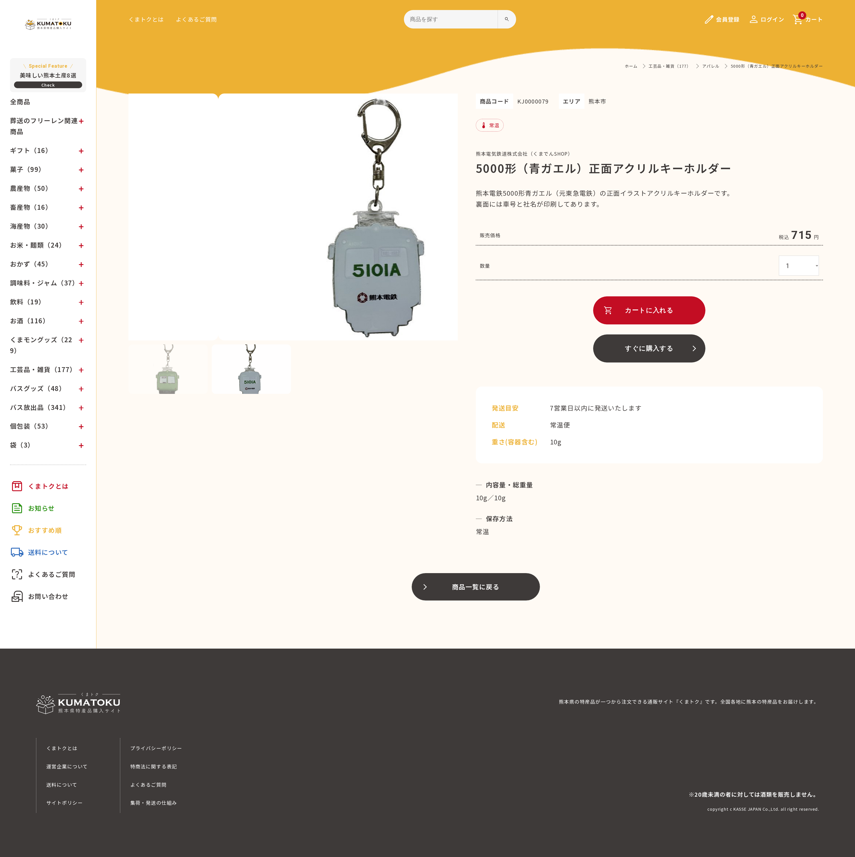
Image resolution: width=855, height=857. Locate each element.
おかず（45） (31, 263)
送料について (61, 784)
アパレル (711, 66)
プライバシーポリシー (156, 748)
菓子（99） (27, 169)
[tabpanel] (293, 217)
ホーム (631, 66)
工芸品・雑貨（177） (43, 369)
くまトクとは (146, 19)
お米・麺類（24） (38, 244)
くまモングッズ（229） (41, 345)
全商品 (20, 101)
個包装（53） (31, 425)
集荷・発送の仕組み (153, 802)
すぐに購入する (649, 348)
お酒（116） (29, 320)
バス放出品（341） (40, 407)
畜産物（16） (31, 207)
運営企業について (67, 766)
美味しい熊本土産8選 (48, 71)
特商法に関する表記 (153, 766)
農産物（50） (31, 188)
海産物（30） (31, 225)
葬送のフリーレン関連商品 (44, 126)
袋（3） (22, 444)
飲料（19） (27, 301)
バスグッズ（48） (38, 388)
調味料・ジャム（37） (44, 282)
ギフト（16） (31, 150)
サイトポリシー (64, 802)
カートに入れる (638, 310)
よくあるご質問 (196, 19)
